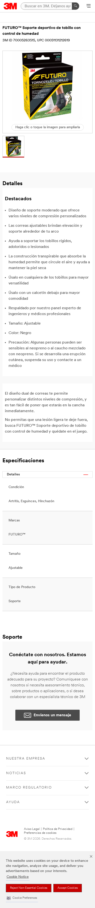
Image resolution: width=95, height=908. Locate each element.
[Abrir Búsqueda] (88, 6)
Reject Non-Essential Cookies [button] (28, 888)
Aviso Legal (32, 829)
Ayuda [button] (13, 802)
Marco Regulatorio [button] (29, 788)
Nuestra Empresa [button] (25, 759)
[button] (22, 898)
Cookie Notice (18, 877)
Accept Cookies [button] (67, 888)
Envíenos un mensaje (52, 715)
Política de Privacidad (57, 829)
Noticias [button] (16, 773)
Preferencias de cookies (40, 833)
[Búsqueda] (75, 6)
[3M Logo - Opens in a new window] (10, 6)
